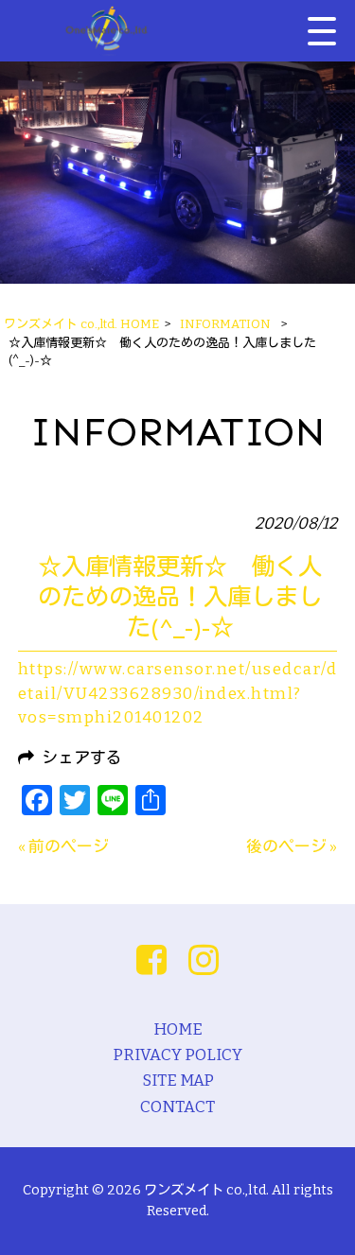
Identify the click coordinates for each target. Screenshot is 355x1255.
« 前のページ (63, 846)
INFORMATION (225, 324)
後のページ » (291, 846)
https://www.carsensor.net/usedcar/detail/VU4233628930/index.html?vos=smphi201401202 (178, 692)
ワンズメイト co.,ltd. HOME (81, 324)
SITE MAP (178, 1080)
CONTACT (177, 1106)
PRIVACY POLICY (177, 1054)
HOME (178, 1029)
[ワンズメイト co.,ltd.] (106, 31)
